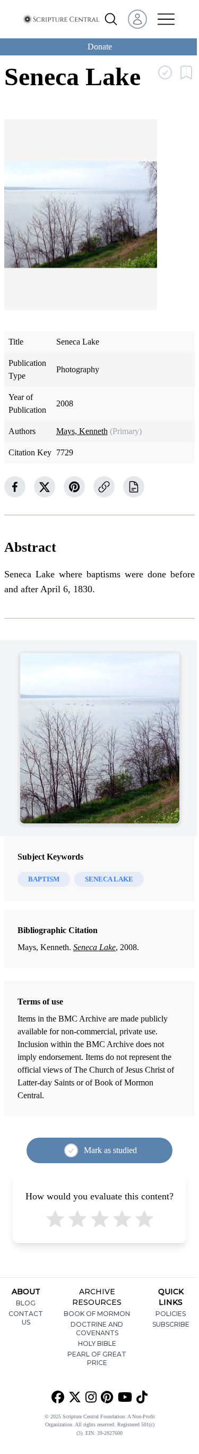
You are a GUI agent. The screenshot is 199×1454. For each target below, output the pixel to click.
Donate (100, 46)
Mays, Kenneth (82, 431)
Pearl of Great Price (96, 1358)
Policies (170, 1314)
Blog (26, 1303)
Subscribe (170, 1324)
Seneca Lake (94, 947)
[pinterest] (74, 486)
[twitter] (44, 486)
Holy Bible (97, 1343)
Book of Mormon (97, 1314)
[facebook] (14, 486)
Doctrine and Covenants (97, 1328)
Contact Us (25, 1318)
